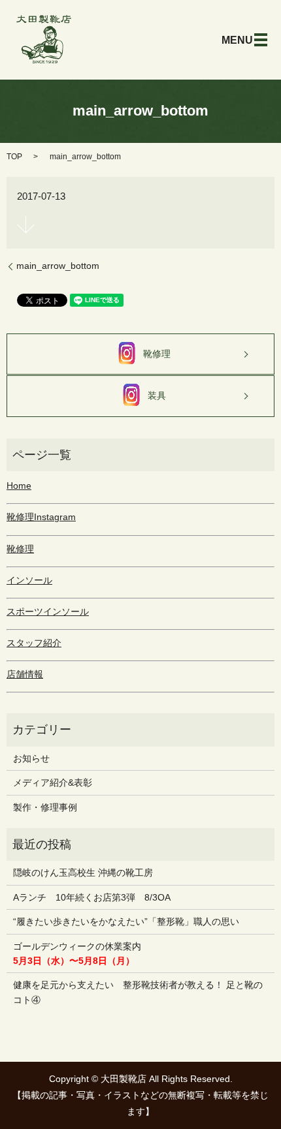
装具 (157, 395)
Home (19, 485)
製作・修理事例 (45, 807)
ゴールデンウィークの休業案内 (77, 953)
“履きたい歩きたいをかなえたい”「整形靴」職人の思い (126, 921)
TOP (14, 156)
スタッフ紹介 (34, 643)
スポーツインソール (48, 611)
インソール (29, 580)
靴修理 (157, 353)
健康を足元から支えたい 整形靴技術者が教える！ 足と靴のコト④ (138, 992)
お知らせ (31, 758)
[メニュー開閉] (260, 39)
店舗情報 (25, 674)
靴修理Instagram (41, 517)
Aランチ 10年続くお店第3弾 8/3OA (92, 897)
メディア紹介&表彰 (52, 782)
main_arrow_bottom (57, 265)
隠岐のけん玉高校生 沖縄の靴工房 (83, 872)
